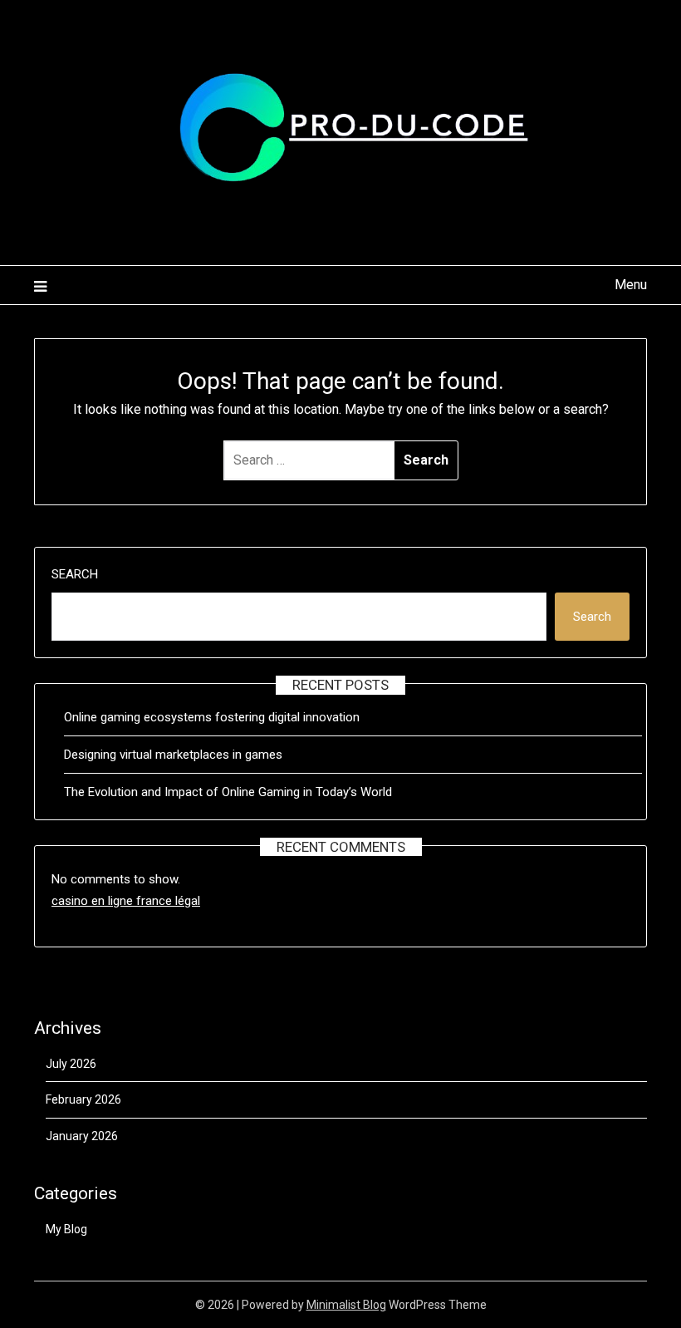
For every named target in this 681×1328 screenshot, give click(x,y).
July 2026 (71, 1063)
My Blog (66, 1229)
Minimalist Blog (346, 1304)
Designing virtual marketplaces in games (173, 754)
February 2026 (83, 1099)
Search (74, 574)
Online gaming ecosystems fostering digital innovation (212, 717)
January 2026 (82, 1136)
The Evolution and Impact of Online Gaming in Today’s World (228, 792)
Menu (631, 285)
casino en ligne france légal (125, 900)
